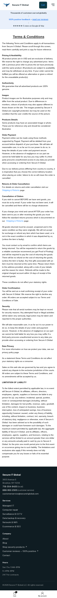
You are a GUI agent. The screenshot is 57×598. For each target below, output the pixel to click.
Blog (4, 543)
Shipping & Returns (11, 190)
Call (43, 5)
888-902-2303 (9, 490)
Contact (6, 555)
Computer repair (10, 510)
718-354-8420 (9, 486)
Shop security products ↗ (14, 547)
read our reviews (40, 19)
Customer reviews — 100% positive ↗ (20, 551)
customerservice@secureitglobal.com (20, 494)
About (5, 538)
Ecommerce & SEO (11, 526)
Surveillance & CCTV (12, 514)
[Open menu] (51, 5)
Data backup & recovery (13, 518)
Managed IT (8, 505)
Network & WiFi (9, 522)
